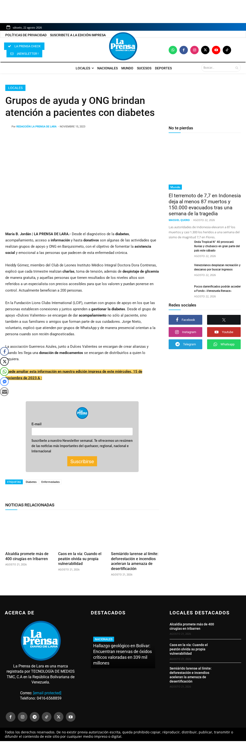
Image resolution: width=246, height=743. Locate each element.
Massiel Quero (179, 220)
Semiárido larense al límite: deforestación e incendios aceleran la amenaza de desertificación (134, 561)
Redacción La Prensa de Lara (36, 126)
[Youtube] (216, 50)
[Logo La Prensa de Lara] (123, 46)
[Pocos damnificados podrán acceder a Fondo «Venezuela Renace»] (179, 292)
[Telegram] (34, 717)
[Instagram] (194, 50)
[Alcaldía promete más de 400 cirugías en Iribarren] (29, 531)
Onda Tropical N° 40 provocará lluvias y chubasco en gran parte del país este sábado (217, 246)
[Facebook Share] (4, 351)
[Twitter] (205, 50)
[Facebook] (183, 50)
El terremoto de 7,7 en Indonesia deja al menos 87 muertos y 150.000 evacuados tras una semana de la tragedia (205, 204)
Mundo (175, 187)
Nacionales (103, 639)
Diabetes (31, 482)
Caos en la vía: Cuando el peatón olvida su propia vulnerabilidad (79, 558)
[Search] (236, 68)
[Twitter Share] (4, 361)
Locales (15, 88)
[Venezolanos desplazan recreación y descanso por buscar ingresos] (179, 270)
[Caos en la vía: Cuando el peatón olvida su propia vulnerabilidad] (82, 531)
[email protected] (47, 693)
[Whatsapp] (173, 50)
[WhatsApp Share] (4, 371)
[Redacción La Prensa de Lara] (8, 126)
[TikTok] (46, 717)
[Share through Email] (4, 391)
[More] (128, 139)
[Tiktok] (227, 50)
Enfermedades (50, 482)
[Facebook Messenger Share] (4, 381)
